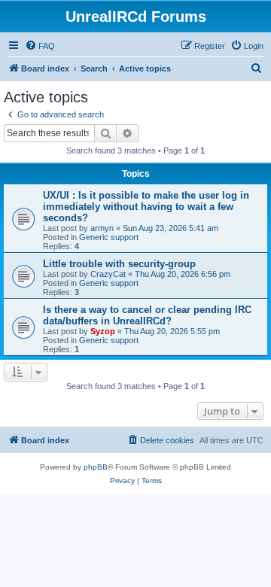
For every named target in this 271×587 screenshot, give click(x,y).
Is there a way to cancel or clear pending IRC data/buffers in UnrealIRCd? (147, 315)
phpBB (96, 467)
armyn (102, 228)
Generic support (109, 237)
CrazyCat (108, 273)
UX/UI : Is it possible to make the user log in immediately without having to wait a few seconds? (146, 207)
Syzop (102, 331)
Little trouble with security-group (119, 263)
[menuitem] (40, 46)
